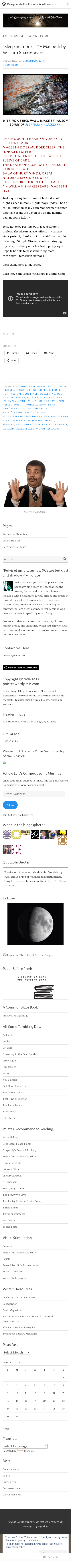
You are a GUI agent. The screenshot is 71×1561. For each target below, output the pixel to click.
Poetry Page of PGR (13, 1188)
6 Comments (10, 64)
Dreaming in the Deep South (19, 1054)
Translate (29, 1450)
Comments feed (12, 1488)
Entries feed (10, 1482)
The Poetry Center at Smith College (23, 1201)
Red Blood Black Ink (14, 1086)
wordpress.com (14, 408)
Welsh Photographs (14, 1278)
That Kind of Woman (15, 1098)
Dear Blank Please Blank (17, 1143)
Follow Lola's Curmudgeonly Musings (32, 773)
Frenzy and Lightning (15, 1015)
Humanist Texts (12, 1163)
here (64, 625)
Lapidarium (9, 1066)
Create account (11, 1469)
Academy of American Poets (19, 1297)
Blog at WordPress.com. (21, 1522)
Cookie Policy (18, 1546)
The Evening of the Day (37, 401)
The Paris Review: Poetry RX (19, 1327)
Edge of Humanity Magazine (19, 1156)
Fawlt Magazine (12, 1310)
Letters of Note (11, 1169)
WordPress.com (12, 1494)
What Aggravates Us (41, 404)
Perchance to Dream (14, 547)
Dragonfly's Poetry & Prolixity (20, 1150)
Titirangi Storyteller (14, 1213)
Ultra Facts (9, 1118)
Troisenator (9, 1111)
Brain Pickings (11, 1137)
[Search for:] (35, 559)
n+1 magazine (11, 1182)
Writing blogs (38, 408)
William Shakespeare (18, 428)
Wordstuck (9, 1220)
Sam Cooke (24, 424)
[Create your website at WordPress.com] (35, 4)
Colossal (7, 1246)
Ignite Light (9, 1060)
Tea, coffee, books (13, 1092)
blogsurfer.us (39, 390)
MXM (6, 1073)
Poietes (32, 397)
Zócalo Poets (10, 1226)
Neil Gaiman (10, 1079)
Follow (10, 805)
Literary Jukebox (12, 1175)
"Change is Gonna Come (28, 412)
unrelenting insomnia (50, 424)
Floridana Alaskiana (43, 124)
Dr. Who (7, 1047)
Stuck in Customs (13, 1271)
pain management (41, 420)
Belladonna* (10, 1303)
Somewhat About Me (15, 534)
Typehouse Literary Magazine (20, 1333)
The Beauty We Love (14, 1194)
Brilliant (7, 1035)
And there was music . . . (39, 386)
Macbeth (19, 420)
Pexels (6, 1258)
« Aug (6, 1428)
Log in (6, 1475)
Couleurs (8, 1041)
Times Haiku (10, 1207)
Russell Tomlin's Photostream (20, 1265)
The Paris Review (13, 1105)
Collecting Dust (11, 540)
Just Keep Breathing (40, 393)
